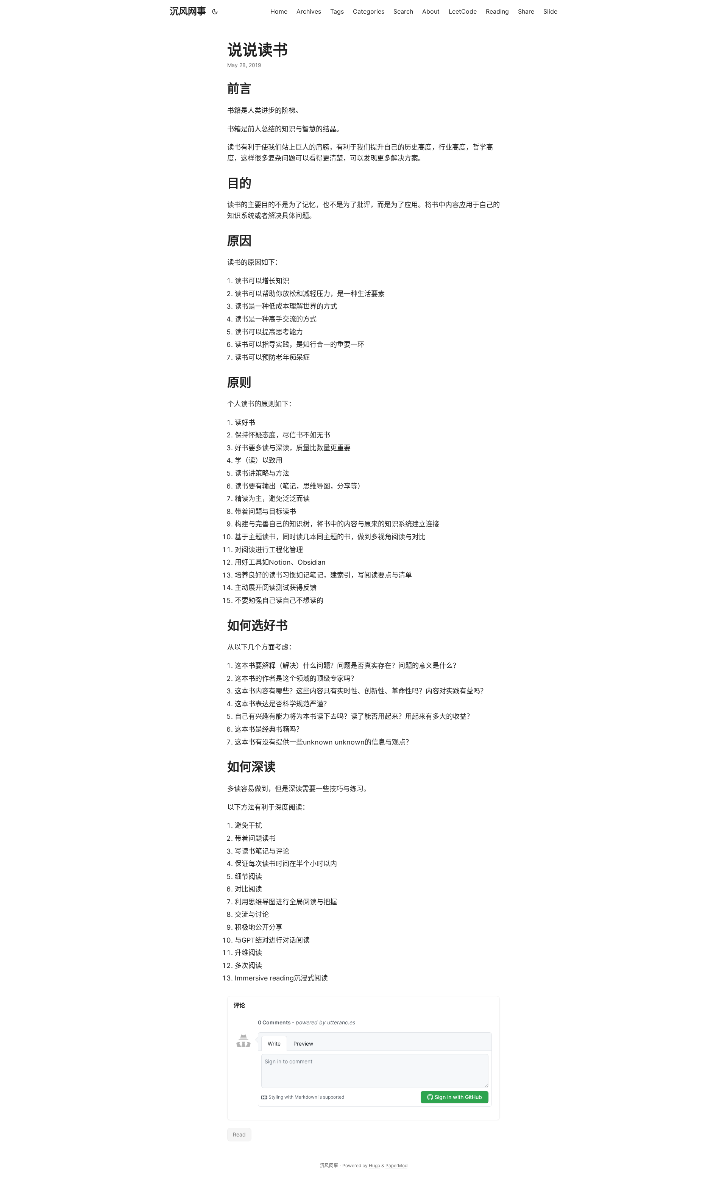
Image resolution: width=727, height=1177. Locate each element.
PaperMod (396, 1165)
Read (239, 1134)
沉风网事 (188, 11)
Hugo (374, 1165)
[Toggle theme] (215, 11)
